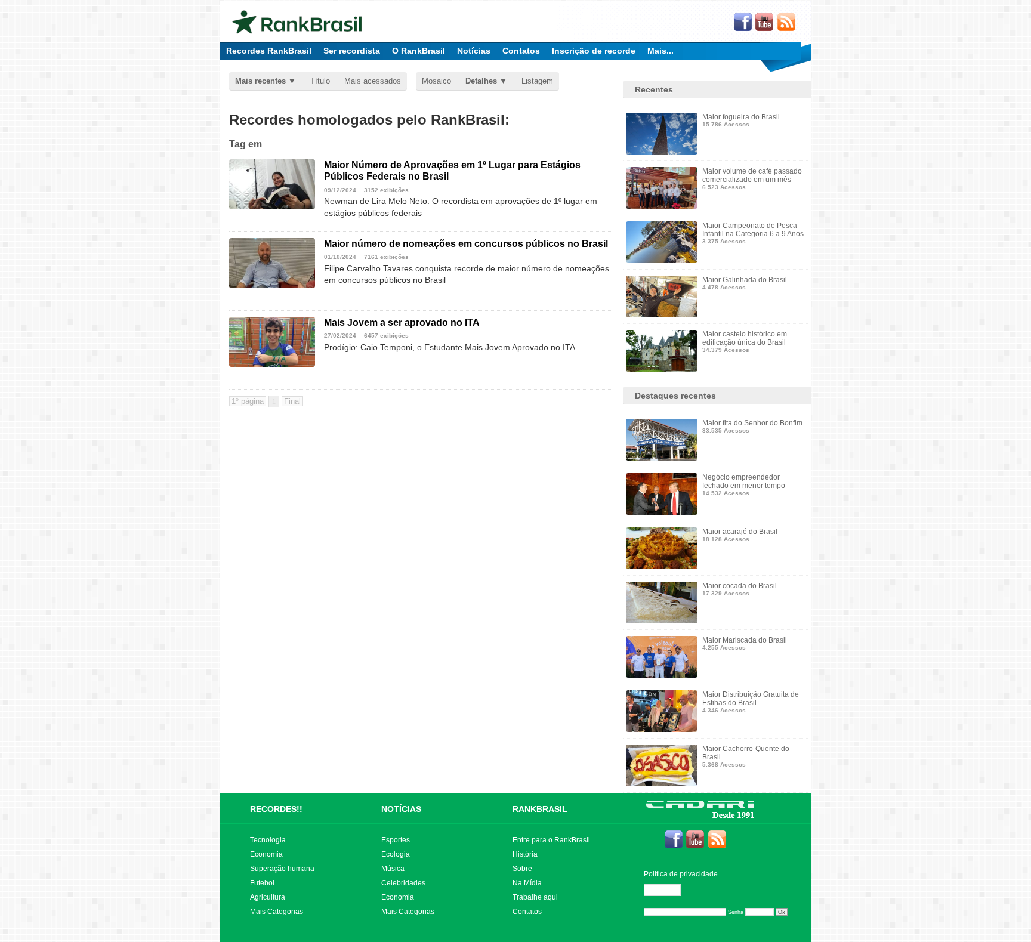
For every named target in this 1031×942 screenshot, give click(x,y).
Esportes (395, 840)
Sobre (522, 868)
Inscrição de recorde (593, 50)
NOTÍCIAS (401, 809)
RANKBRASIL (540, 809)
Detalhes (481, 80)
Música (393, 868)
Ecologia (395, 854)
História (525, 854)
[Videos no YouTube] (765, 23)
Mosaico (436, 80)
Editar (668, 890)
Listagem (537, 80)
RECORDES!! (276, 809)
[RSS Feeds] (787, 23)
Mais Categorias (276, 911)
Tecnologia (268, 840)
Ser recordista (351, 50)
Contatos (521, 50)
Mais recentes (260, 80)
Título (320, 80)
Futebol (262, 883)
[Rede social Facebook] (743, 23)
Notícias (473, 50)
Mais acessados (372, 80)
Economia (266, 854)
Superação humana (282, 868)
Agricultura (267, 897)
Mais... (660, 50)
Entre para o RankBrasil (551, 840)
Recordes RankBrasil (268, 50)
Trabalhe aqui (535, 897)
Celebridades (403, 883)
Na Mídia (527, 883)
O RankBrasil (418, 50)
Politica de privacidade (681, 874)
